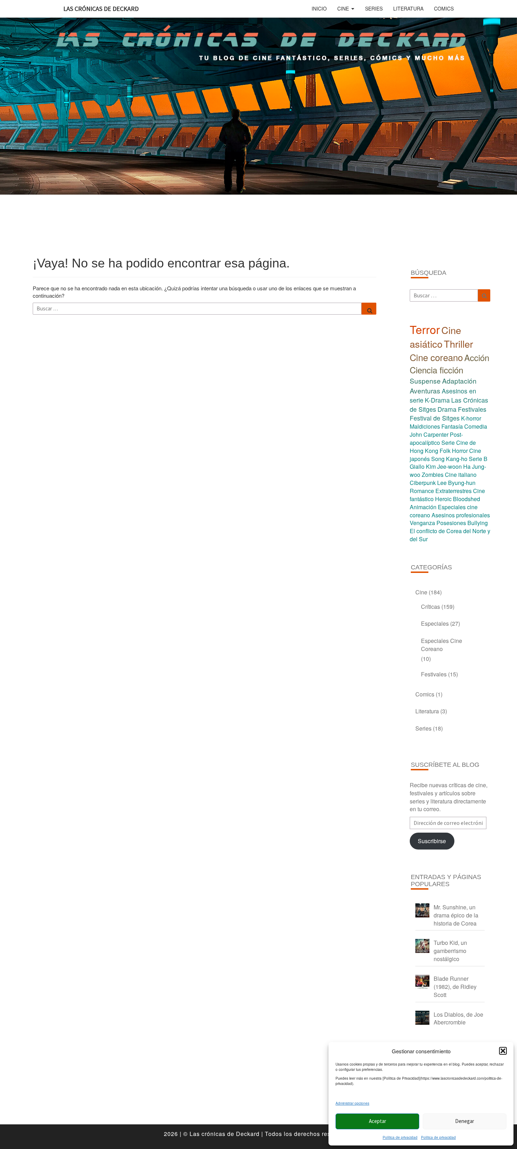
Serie (448, 442)
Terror (425, 329)
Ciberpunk (423, 483)
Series (374, 8)
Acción (476, 357)
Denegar (464, 1121)
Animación (423, 507)
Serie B (478, 459)
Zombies (432, 475)
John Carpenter (429, 434)
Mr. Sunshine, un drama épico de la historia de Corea (456, 915)
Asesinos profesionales (461, 515)
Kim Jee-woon (444, 466)
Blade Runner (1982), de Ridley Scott (455, 986)
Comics (444, 8)
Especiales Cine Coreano (441, 645)
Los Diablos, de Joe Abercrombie (458, 1018)
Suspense (425, 380)
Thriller (458, 344)
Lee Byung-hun (456, 483)
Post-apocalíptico (436, 438)
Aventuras (425, 390)
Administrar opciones (352, 1103)
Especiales (435, 623)
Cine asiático (435, 337)
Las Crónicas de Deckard (101, 9)
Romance (422, 491)
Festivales (472, 409)
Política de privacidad (400, 1137)
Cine (343, 8)
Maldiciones (425, 426)
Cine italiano (461, 475)
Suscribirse (432, 841)
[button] (502, 1050)
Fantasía (452, 426)
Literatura (408, 8)
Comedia (475, 426)
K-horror (471, 418)
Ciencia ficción (436, 370)
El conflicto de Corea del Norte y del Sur (450, 535)
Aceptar (377, 1121)
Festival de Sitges (435, 417)
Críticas (430, 606)
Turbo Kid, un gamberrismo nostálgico (450, 951)
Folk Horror (454, 451)
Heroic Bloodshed (457, 499)
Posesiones (451, 523)
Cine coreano (436, 357)
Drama (447, 409)
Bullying (477, 523)
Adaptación (459, 380)
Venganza (422, 523)
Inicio (319, 8)
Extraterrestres (453, 491)
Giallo (417, 466)
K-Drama (437, 400)
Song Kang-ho (449, 459)
